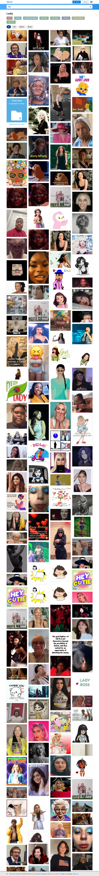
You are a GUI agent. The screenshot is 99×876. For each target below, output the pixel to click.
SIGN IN (85, 2)
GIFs (14, 26)
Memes (30, 26)
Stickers (22, 26)
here (77, 874)
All (8, 26)
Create (77, 2)
